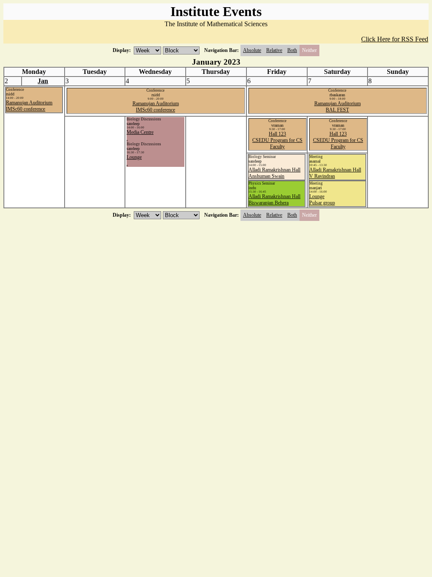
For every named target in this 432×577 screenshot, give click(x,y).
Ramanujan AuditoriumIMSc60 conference (29, 106)
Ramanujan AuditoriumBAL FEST (337, 107)
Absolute (252, 50)
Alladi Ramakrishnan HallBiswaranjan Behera (274, 199)
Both (292, 50)
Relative (274, 50)
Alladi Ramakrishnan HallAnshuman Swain (274, 173)
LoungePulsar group (322, 199)
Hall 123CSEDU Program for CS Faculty (277, 140)
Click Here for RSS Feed (394, 39)
